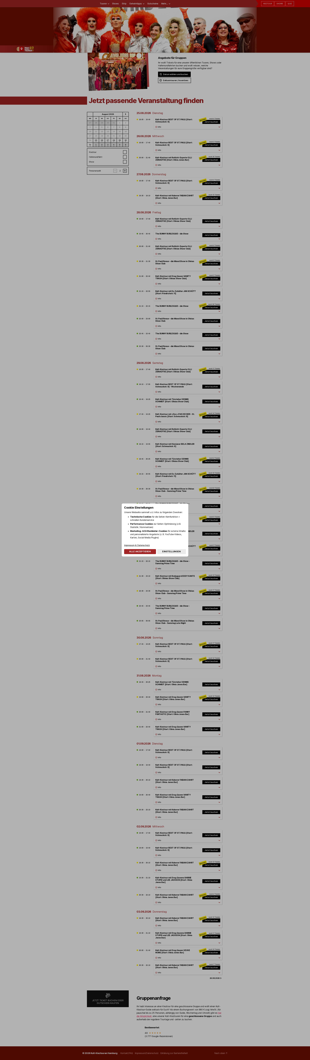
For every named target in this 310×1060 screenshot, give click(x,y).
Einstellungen (171, 551)
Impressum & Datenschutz (137, 545)
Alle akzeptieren (140, 551)
